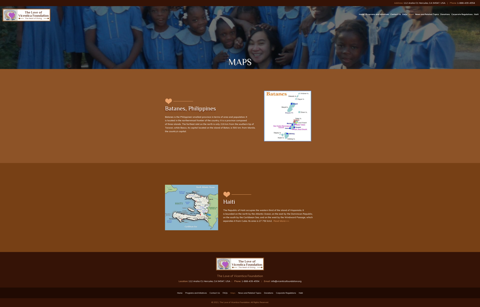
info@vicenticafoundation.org (286, 281)
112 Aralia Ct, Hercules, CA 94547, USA (424, 3)
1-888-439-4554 (466, 3)
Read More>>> (281, 221)
